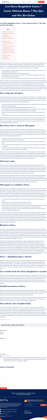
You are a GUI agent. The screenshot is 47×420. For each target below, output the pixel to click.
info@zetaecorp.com (5, 413)
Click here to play (6, 36)
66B (3, 355)
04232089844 (9, 411)
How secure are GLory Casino (8, 50)
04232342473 (14, 411)
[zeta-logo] (5, 1)
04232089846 (3, 411)
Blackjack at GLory (6, 41)
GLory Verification (6, 58)
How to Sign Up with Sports (8, 31)
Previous (41, 18)
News (6, 319)
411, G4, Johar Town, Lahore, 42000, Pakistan (9, 409)
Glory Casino (44, 191)
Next (45, 18)
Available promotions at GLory (9, 49)
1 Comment (8, 319)
